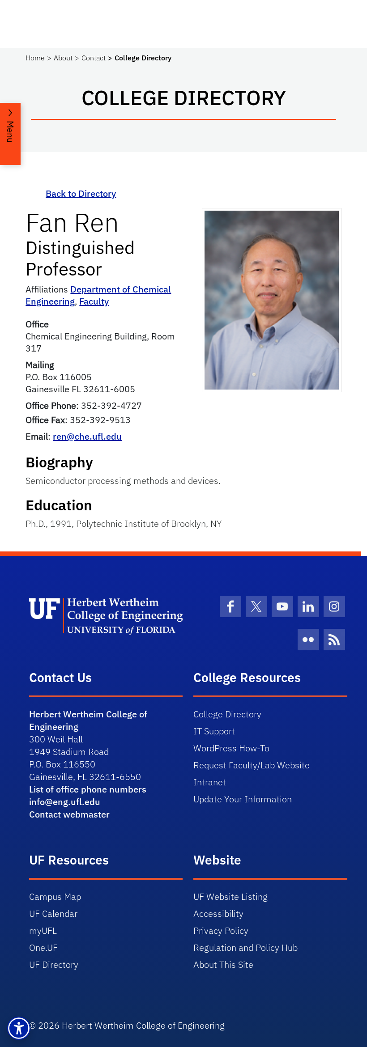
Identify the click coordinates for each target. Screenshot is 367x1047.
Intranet (209, 782)
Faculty (94, 301)
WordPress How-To (231, 748)
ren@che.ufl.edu (87, 436)
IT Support (214, 731)
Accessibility (218, 913)
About (63, 57)
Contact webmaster (69, 814)
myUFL (43, 930)
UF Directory (53, 964)
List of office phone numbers (87, 789)
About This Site (223, 964)
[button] (18, 1028)
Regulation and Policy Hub (245, 947)
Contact (93, 57)
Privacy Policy (220, 930)
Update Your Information (242, 799)
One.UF (43, 947)
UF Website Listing (230, 896)
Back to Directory (81, 193)
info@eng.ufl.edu (64, 802)
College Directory (227, 714)
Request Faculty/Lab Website (251, 765)
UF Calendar (53, 913)
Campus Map (55, 896)
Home (35, 57)
